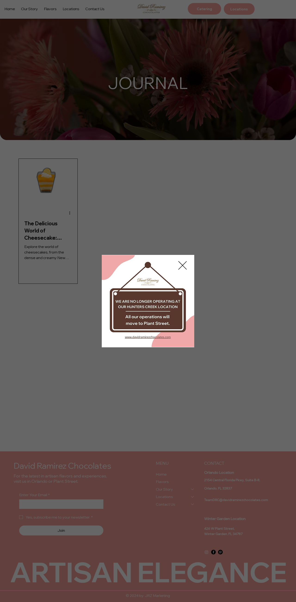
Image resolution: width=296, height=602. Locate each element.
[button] (182, 265)
